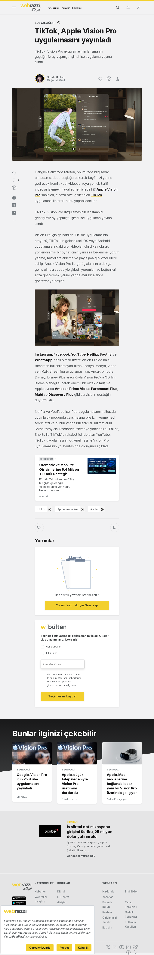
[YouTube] (121, 946)
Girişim (61, 902)
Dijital (61, 891)
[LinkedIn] (114, 946)
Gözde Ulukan (69, 799)
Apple (94, 509)
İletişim (107, 927)
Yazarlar (107, 896)
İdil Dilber (22, 797)
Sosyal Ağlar (45, 22)
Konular (66, 8)
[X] (108, 946)
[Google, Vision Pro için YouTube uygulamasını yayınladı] (32, 753)
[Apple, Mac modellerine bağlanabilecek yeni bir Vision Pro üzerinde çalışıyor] (122, 753)
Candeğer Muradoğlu (81, 855)
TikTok (96, 195)
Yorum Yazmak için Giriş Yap (77, 605)
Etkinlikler (77, 8)
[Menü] (14, 8)
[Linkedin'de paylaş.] (14, 213)
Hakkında (108, 891)
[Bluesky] (135, 946)
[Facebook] (128, 952)
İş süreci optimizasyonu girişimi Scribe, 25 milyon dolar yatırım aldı (89, 832)
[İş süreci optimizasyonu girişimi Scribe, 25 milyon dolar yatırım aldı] (50, 831)
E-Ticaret (63, 896)
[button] (77, 317)
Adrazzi (43, 496)
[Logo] (30, 7)
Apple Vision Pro (67, 509)
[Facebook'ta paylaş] (14, 198)
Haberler (40, 891)
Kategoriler (53, 8)
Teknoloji (23, 769)
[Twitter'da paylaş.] (14, 205)
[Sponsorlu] (102, 466)
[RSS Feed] (135, 952)
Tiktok (41, 509)
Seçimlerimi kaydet (62, 696)
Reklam (107, 912)
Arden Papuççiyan (117, 799)
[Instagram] (128, 946)
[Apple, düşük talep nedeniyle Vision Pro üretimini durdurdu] (77, 753)
